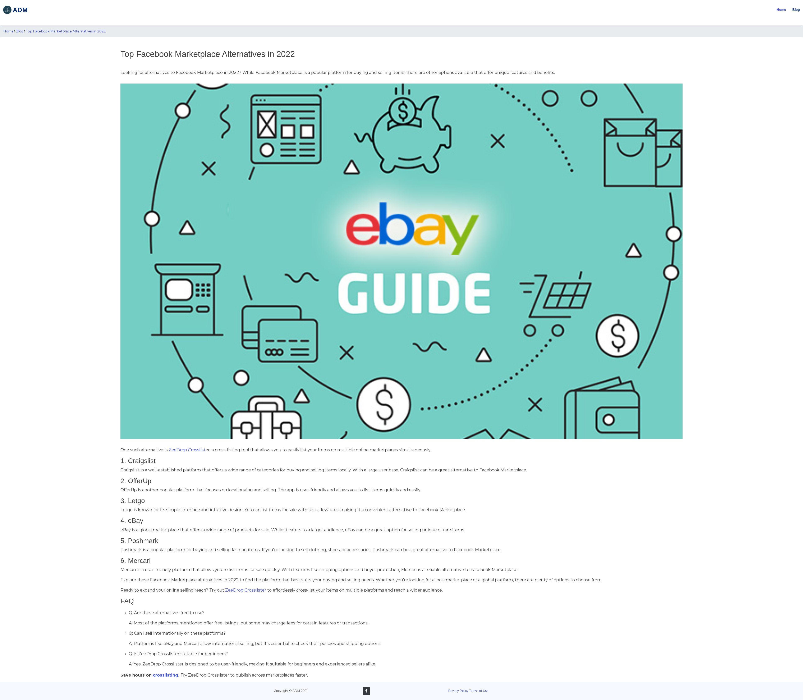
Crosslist (197, 449)
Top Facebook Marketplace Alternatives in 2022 (66, 31)
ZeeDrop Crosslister (245, 590)
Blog (796, 10)
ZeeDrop (178, 449)
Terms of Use (478, 691)
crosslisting (165, 675)
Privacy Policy (458, 691)
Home (781, 10)
